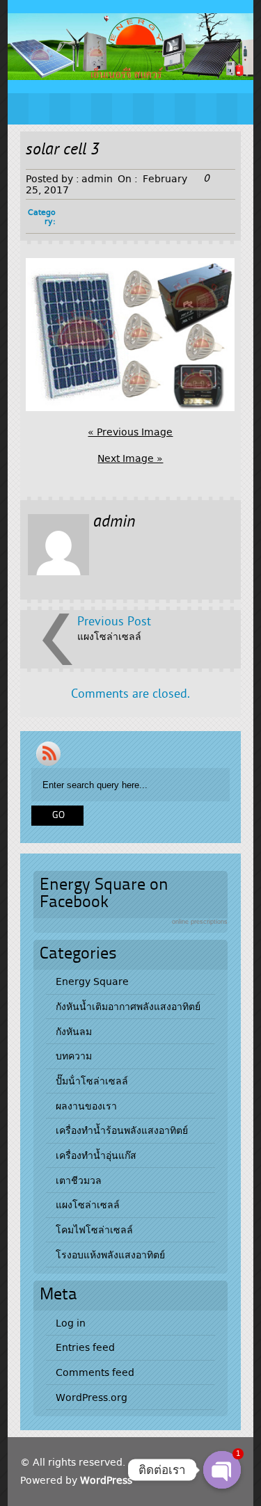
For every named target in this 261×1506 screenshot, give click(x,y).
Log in (71, 1323)
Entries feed (85, 1347)
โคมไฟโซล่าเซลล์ (94, 1229)
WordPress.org (91, 1397)
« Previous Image (130, 432)
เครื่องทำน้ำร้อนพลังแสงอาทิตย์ (122, 1130)
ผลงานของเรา (86, 1106)
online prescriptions (200, 921)
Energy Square (92, 981)
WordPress (106, 1480)
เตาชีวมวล (79, 1180)
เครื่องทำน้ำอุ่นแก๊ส (96, 1155)
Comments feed (95, 1372)
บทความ (74, 1056)
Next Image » (130, 458)
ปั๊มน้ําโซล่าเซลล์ (92, 1081)
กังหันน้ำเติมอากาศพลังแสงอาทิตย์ (128, 1006)
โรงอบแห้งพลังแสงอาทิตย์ (110, 1254)
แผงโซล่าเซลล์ (109, 636)
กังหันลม (74, 1031)
